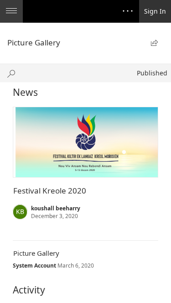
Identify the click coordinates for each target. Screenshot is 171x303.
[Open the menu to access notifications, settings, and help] (127, 11)
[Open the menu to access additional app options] (11, 11)
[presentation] (85, 142)
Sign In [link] (155, 11)
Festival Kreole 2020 (49, 190)
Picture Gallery (36, 253)
